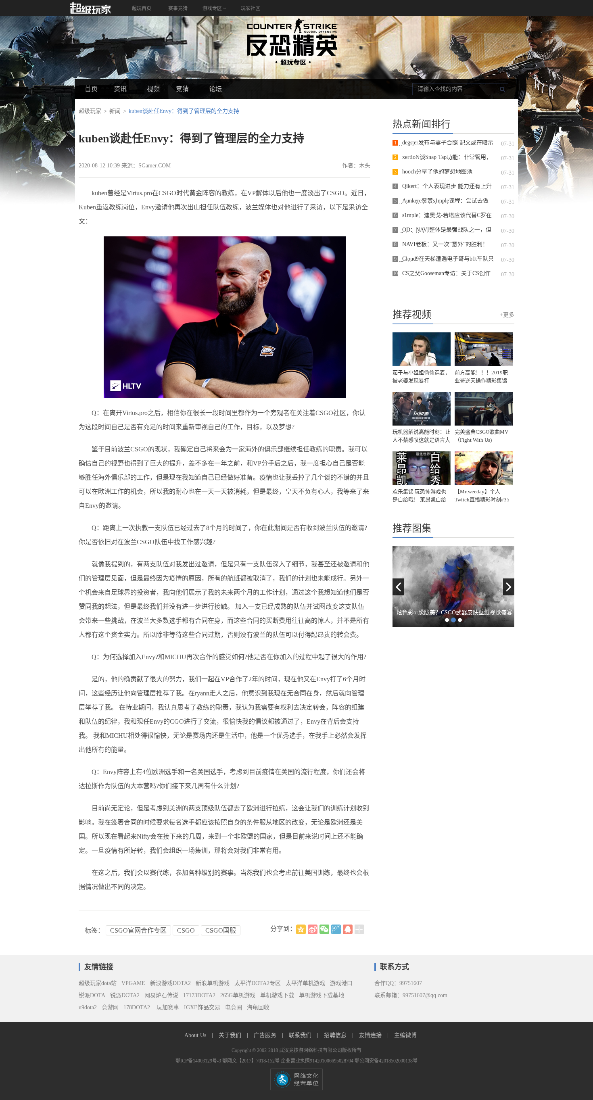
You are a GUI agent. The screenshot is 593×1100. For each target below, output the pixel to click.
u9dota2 (88, 1007)
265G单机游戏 (237, 995)
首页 (91, 89)
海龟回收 (258, 1007)
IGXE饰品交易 (202, 1007)
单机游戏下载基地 (321, 995)
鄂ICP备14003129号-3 (198, 1061)
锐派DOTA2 (125, 995)
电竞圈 (233, 1007)
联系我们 (301, 1035)
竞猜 (182, 89)
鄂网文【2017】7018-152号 (251, 1061)
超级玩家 (90, 111)
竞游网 (110, 1007)
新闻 (115, 111)
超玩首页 (141, 8)
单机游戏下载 (277, 995)
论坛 (215, 89)
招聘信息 (336, 1035)
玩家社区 (250, 8)
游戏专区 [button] (213, 8)
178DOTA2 (136, 1007)
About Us (196, 1035)
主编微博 (405, 1035)
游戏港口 (341, 983)
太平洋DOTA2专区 (257, 983)
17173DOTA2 (199, 995)
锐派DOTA (92, 995)
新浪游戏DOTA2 (170, 983)
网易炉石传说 (161, 995)
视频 (153, 89)
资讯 (120, 89)
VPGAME (133, 983)
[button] (398, 586)
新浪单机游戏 (213, 983)
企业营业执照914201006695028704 (318, 1061)
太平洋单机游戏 (305, 983)
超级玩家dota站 (98, 983)
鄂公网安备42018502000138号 (386, 1061)
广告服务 (266, 1035)
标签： (94, 930)
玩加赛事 (167, 1007)
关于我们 (231, 1035)
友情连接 (371, 1035)
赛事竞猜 (178, 8)
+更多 (507, 315)
